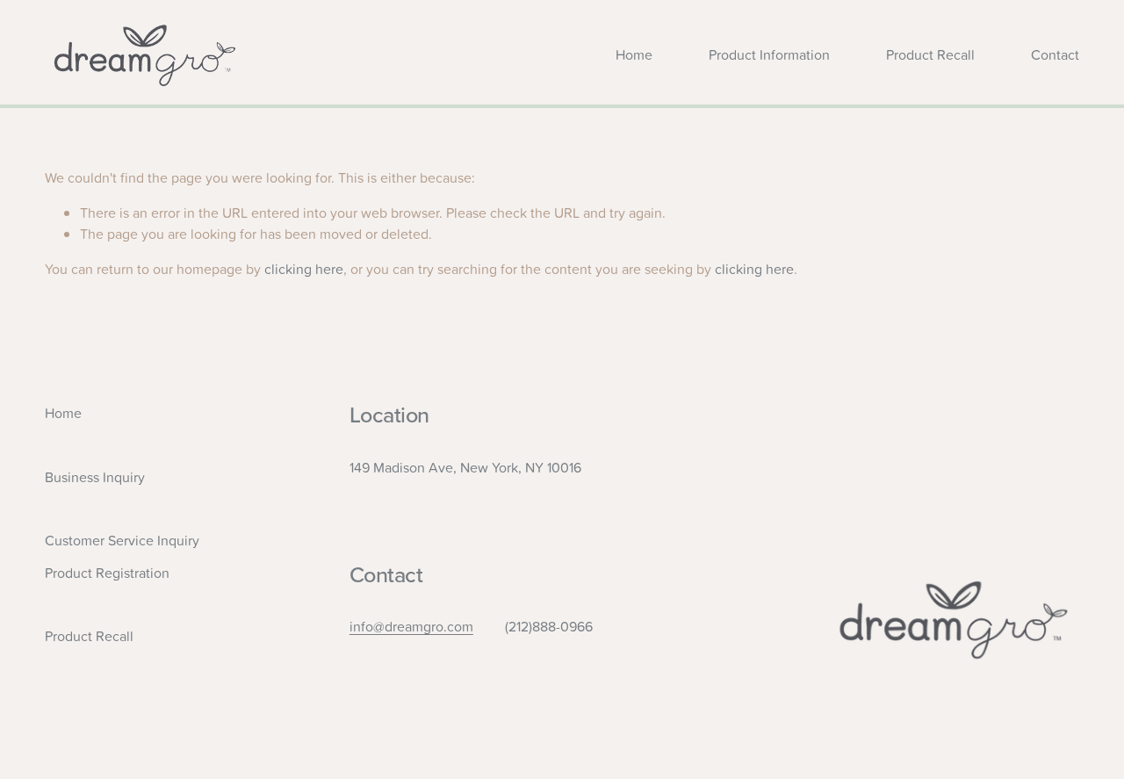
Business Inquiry (95, 477)
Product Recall (930, 54)
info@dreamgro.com (411, 626)
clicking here (303, 268)
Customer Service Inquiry (122, 540)
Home (634, 54)
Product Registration (107, 572)
